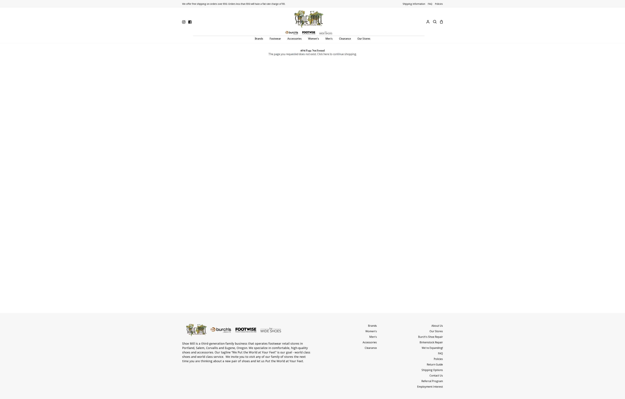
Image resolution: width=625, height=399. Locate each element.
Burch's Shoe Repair (430, 337)
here (326, 54)
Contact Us (436, 375)
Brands (372, 326)
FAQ (440, 353)
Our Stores (436, 331)
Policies (438, 359)
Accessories (370, 342)
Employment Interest (430, 386)
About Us (437, 326)
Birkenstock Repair (431, 342)
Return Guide (435, 364)
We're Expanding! (432, 348)
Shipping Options (432, 370)
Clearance (371, 348)
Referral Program (432, 381)
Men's (373, 337)
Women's (371, 331)
